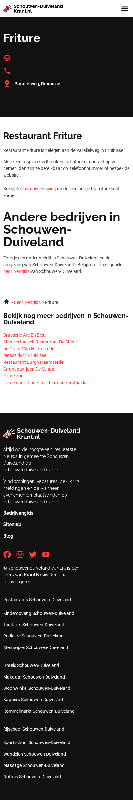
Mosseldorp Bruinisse (24, 355)
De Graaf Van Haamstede (28, 348)
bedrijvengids (16, 271)
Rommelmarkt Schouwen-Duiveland (39, 711)
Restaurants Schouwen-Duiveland (37, 599)
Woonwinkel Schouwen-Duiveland (36, 688)
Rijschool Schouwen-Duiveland (33, 729)
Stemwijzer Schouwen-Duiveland (35, 647)
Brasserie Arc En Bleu (24, 335)
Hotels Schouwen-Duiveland (31, 665)
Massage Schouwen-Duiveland (34, 765)
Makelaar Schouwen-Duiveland (34, 676)
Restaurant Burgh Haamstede (33, 362)
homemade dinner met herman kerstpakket (46, 382)
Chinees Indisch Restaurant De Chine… (41, 341)
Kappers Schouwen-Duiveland (33, 699)
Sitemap (12, 524)
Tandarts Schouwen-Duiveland (33, 624)
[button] (124, 8)
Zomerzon (13, 375)
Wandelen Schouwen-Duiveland (34, 754)
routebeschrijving (39, 188)
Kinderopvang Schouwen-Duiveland (38, 613)
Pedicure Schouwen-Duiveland (33, 635)
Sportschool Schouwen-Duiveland (36, 742)
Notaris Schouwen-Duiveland (32, 776)
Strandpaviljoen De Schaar (29, 369)
